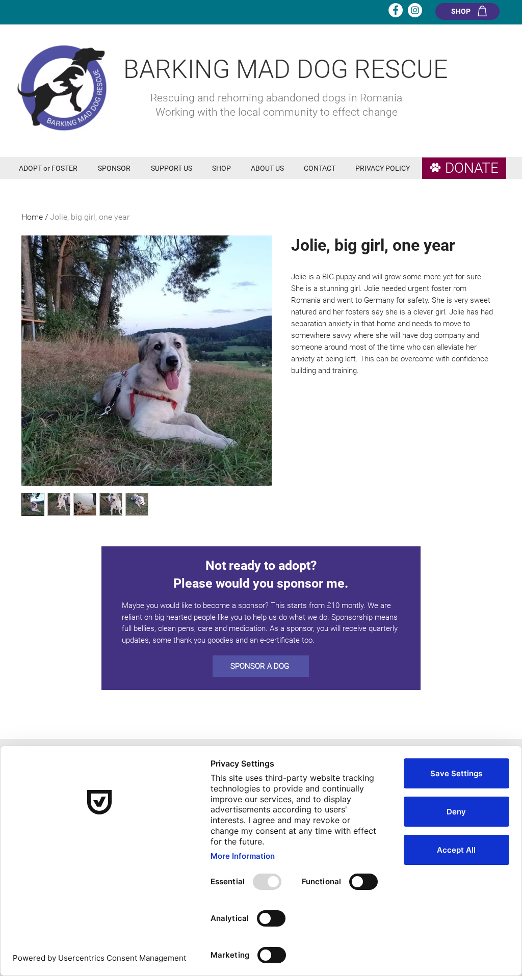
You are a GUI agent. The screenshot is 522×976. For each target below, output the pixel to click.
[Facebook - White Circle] (395, 10)
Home (32, 217)
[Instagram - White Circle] (415, 10)
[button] (50, 168)
